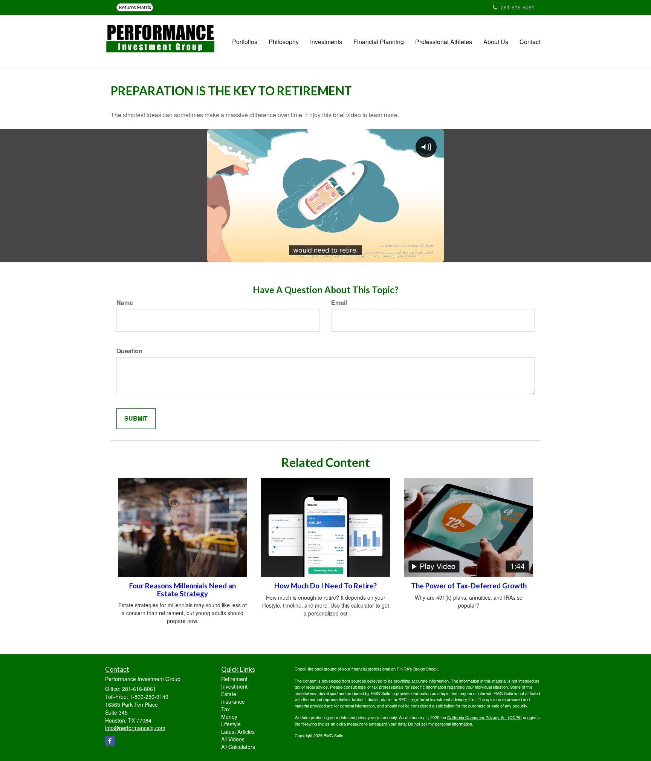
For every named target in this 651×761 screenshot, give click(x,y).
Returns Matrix (135, 8)
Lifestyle (231, 724)
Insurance (233, 701)
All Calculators (238, 746)
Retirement (234, 679)
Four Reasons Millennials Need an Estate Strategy (182, 590)
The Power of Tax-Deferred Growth (469, 586)
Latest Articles (238, 731)
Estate (228, 694)
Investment (234, 686)
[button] (244, 42)
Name (124, 303)
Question (129, 351)
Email (339, 303)
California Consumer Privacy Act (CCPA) (484, 717)
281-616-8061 (518, 7)
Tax (225, 709)
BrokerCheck (425, 669)
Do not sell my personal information (440, 724)
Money (229, 716)
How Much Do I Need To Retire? (325, 586)
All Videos (233, 739)
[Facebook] (110, 741)
